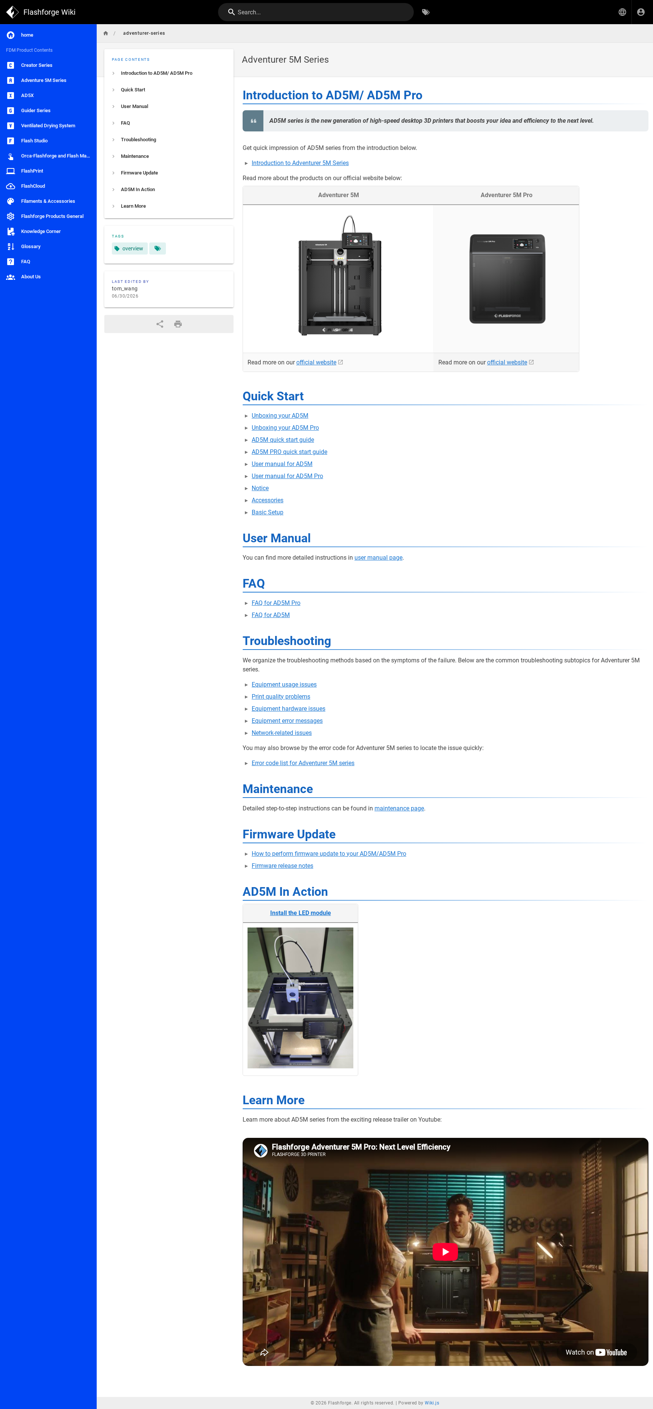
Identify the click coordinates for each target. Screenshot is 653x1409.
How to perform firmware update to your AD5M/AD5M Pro (329, 853)
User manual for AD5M (282, 464)
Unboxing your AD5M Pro (285, 427)
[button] (622, 12)
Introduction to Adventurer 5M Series (300, 163)
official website (316, 362)
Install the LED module (300, 913)
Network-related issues (282, 732)
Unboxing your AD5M (280, 415)
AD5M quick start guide (283, 439)
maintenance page (399, 808)
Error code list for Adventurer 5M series (303, 763)
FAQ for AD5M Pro (276, 603)
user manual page (378, 557)
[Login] (641, 12)
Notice (260, 488)
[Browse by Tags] (426, 12)
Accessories (267, 500)
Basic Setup (267, 512)
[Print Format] (178, 324)
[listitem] (169, 73)
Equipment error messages (287, 720)
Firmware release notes (282, 865)
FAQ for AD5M (271, 615)
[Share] (160, 324)
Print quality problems (281, 696)
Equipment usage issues (284, 684)
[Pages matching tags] (157, 248)
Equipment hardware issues (288, 708)
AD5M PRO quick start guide (289, 451)
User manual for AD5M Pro (287, 476)
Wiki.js (432, 1403)
